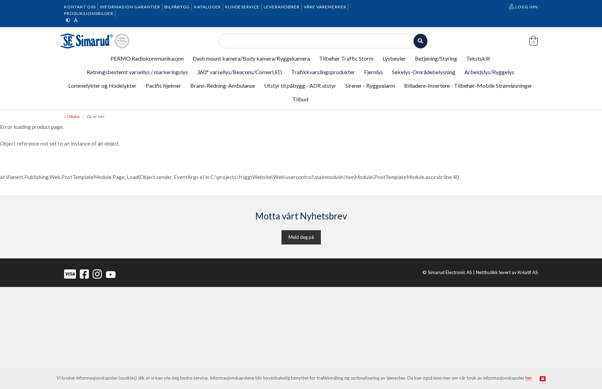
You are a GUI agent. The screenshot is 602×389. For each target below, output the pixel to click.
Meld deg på (301, 237)
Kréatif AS (528, 272)
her (528, 378)
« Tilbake (72, 116)
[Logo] (95, 40)
